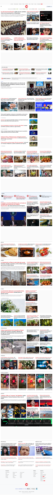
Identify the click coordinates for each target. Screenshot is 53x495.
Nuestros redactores (42, 478)
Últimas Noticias (7, 472)
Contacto (41, 473)
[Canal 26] (26, 484)
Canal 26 (34, 472)
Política (13, 476)
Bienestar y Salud (39, 441)
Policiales (7, 476)
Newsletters (42, 480)
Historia (21, 474)
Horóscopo (7, 475)
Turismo (21, 477)
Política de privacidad (43, 475)
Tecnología (20, 441)
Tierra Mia (34, 474)
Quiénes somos (42, 472)
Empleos (41, 479)
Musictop (34, 476)
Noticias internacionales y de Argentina (45, 13)
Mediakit (42, 476)
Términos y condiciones (43, 474)
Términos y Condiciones (25, 491)
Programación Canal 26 (43, 477)
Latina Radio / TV (35, 473)
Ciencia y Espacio (22, 472)
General (14, 474)
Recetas (21, 476)
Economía (21, 473)
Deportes (14, 473)
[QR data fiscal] (36, 489)
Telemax (34, 475)
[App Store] (29, 489)
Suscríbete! (49, 78)
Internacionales (14, 475)
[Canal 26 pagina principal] (26, 7)
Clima (6, 473)
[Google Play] (33, 489)
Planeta (21, 475)
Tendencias (14, 477)
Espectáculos (3, 441)
